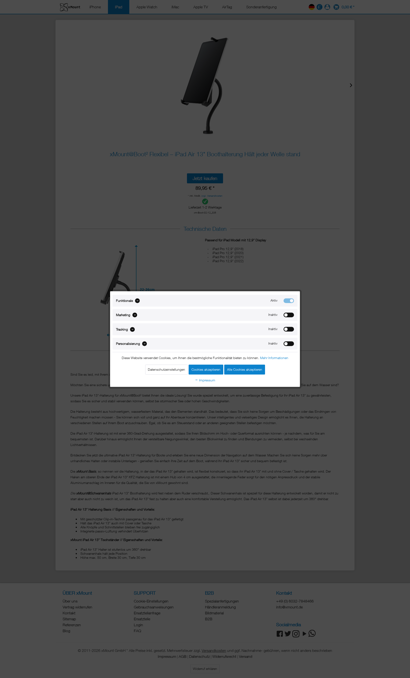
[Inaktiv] (289, 315)
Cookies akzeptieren (205, 369)
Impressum (206, 380)
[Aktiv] (289, 300)
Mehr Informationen (274, 358)
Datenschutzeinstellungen (166, 369)
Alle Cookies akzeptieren (244, 369)
